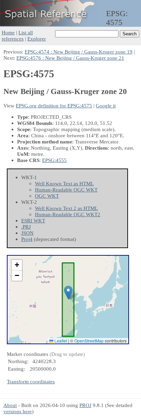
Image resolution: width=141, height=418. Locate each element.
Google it (106, 105)
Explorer (36, 39)
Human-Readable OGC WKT (66, 190)
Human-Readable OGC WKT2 (67, 214)
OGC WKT (47, 196)
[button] (68, 293)
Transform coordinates (31, 381)
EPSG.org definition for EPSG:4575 (54, 105)
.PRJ (26, 227)
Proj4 (27, 239)
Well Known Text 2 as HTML (66, 208)
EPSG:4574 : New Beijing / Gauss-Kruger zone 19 (78, 52)
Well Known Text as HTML (64, 183)
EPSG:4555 (54, 160)
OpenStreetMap (89, 341)
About (10, 405)
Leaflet (60, 341)
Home (8, 32)
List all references (17, 36)
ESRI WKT (33, 220)
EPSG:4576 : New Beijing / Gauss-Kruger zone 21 (70, 58)
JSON (27, 233)
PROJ (85, 405)
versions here (17, 411)
